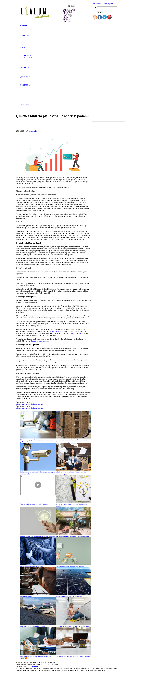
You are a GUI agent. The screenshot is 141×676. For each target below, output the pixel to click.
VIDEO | (66, 18)
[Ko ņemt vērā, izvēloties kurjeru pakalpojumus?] (38, 624)
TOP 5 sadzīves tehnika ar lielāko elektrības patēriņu (70, 566)
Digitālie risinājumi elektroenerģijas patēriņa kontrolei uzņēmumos (37, 536)
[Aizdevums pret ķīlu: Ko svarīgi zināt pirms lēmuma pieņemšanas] (73, 654)
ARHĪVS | (66, 20)
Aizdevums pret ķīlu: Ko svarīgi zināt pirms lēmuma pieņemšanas (73, 656)
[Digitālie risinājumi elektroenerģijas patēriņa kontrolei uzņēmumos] (38, 534)
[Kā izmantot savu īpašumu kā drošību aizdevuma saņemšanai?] (38, 654)
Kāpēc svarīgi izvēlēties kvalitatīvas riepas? (31, 566)
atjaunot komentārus (23, 404)
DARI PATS (24, 67)
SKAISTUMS (25, 77)
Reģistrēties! (97, 4)
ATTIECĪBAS (25, 55)
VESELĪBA (24, 35)
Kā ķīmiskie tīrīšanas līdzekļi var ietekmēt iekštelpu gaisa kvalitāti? (73, 626)
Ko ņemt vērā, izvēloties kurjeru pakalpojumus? (32, 626)
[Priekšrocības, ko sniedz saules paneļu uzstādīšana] (73, 594)
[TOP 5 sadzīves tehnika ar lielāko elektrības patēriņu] (73, 564)
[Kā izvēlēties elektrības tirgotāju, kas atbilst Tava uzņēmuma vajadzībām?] (73, 502)
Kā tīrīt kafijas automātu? (26, 596)
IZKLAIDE (24, 105)
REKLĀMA (67, 22)
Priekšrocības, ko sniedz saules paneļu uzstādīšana (69, 596)
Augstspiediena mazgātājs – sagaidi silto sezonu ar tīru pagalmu (72, 536)
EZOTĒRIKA (25, 85)
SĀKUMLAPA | (69, 10)
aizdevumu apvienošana (40, 341)
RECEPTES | (67, 16)
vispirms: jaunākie (36, 404)
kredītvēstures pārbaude (74, 333)
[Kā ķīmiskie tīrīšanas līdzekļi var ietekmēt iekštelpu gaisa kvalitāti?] (73, 624)
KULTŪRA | (67, 14)
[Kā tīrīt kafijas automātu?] (38, 594)
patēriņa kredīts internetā (54, 331)
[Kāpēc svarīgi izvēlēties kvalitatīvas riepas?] (38, 564)
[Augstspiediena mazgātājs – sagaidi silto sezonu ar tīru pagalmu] (73, 534)
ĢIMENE (23, 26)
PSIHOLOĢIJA (26, 57)
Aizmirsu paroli (107, 4)
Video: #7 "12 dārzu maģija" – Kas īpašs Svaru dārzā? (34, 504)
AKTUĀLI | (67, 12)
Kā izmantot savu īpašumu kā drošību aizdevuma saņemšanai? (36, 656)
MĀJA (22, 47)
